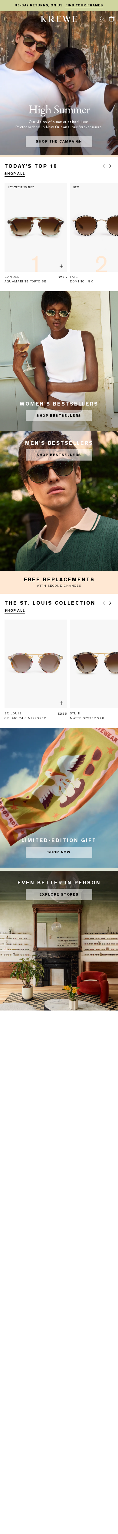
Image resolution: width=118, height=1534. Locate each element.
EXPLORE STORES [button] (59, 895)
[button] (102, 18)
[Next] (110, 166)
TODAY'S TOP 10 (31, 166)
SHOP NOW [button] (59, 852)
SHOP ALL (15, 174)
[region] (59, 5)
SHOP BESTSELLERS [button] (59, 416)
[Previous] (104, 166)
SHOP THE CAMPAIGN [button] (59, 141)
